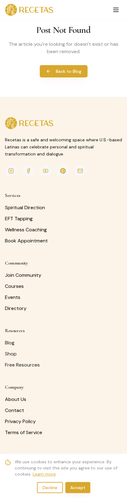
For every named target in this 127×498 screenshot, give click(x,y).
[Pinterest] (63, 171)
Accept (77, 487)
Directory (16, 308)
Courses (14, 286)
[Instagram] (11, 171)
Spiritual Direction (25, 207)
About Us (15, 399)
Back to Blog (68, 71)
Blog (9, 342)
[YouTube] (45, 171)
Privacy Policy (20, 421)
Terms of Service (23, 432)
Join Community (23, 275)
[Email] (80, 171)
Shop (11, 354)
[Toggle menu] (116, 10)
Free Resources (22, 365)
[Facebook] (28, 171)
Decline (50, 487)
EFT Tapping (19, 218)
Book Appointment (26, 240)
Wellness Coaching (26, 229)
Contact (14, 410)
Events (12, 297)
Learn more (44, 474)
